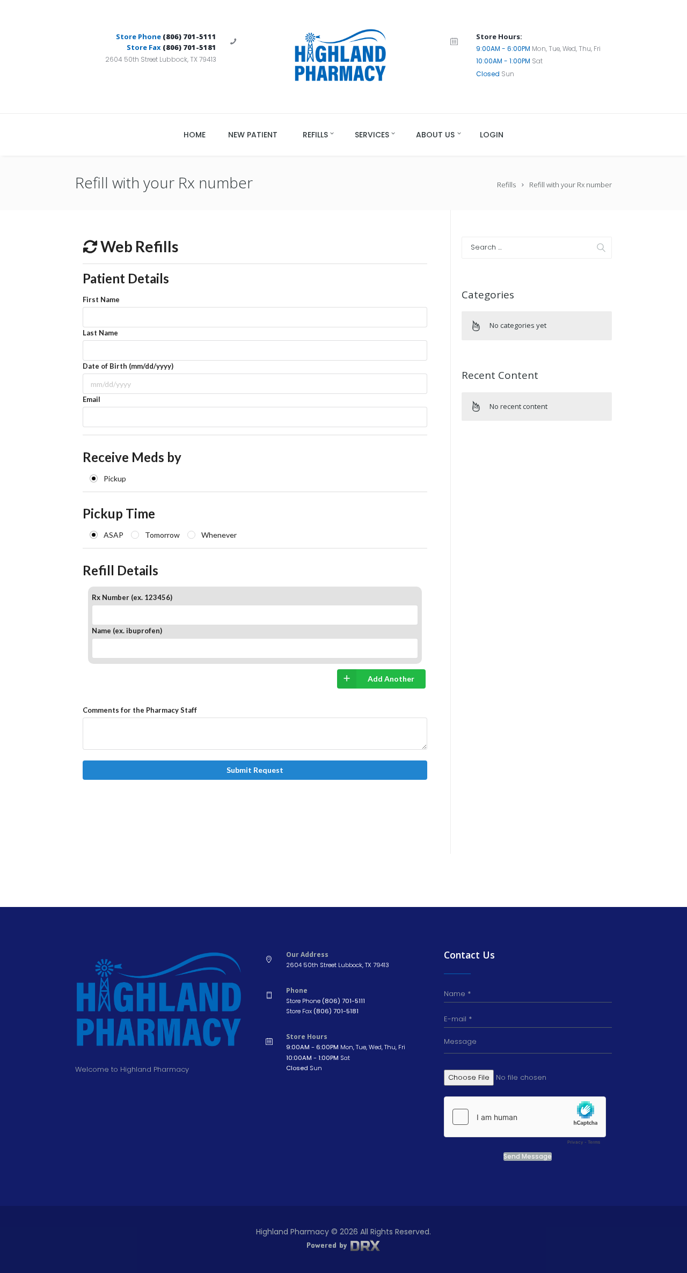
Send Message (527, 1156)
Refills (506, 184)
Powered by (327, 1244)
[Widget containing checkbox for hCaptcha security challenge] (525, 1123)
